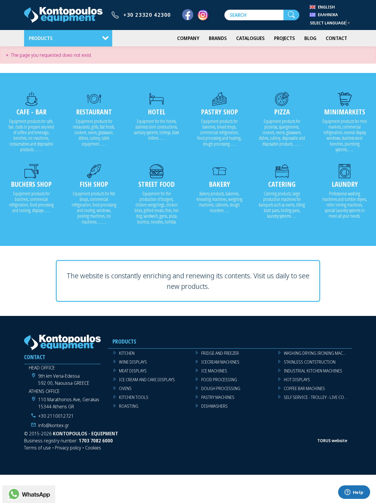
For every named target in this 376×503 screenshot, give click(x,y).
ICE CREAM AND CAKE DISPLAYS (147, 379)
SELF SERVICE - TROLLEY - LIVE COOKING (318, 397)
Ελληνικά (328, 14)
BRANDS (218, 38)
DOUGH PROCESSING (220, 388)
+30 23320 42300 (147, 14)
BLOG (310, 38)
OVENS (125, 388)
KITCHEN (127, 353)
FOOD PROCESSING (219, 379)
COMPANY (188, 38)
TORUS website (332, 440)
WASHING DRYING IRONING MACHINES (318, 353)
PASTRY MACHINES (217, 397)
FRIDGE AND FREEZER (220, 353)
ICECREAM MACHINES (220, 362)
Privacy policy (68, 447)
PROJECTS (284, 38)
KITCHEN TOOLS (133, 397)
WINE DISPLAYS (133, 362)
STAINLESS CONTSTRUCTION (309, 362)
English (326, 7)
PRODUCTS (41, 38)
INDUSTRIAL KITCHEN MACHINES (313, 371)
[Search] (291, 15)
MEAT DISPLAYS (133, 371)
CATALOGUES (250, 38)
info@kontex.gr (53, 425)
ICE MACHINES (214, 371)
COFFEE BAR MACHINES (304, 388)
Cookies (93, 447)
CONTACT (336, 38)
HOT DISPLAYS (297, 379)
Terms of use (37, 447)
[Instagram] (203, 15)
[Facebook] (187, 15)
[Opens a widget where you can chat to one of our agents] (354, 492)
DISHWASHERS (214, 406)
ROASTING (128, 406)
